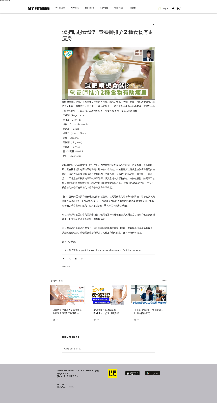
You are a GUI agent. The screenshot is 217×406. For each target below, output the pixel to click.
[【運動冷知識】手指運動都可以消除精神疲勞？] (149, 295)
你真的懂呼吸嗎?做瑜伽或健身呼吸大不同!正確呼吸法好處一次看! (67, 311)
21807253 (64, 384)
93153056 (70, 387)
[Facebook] (173, 8)
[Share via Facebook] (63, 258)
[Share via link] (81, 258)
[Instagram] (179, 8)
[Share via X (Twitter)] (69, 258)
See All (165, 280)
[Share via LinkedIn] (75, 258)
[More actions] (153, 24)
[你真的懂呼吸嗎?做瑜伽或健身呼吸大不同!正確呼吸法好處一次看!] (68, 295)
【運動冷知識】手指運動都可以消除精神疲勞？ (149, 311)
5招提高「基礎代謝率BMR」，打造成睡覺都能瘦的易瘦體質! (108, 311)
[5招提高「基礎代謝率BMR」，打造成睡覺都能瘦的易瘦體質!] (108, 295)
